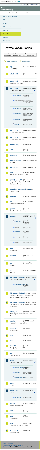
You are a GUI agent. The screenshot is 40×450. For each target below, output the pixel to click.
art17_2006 (14, 88)
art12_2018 (14, 81)
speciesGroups (19, 377)
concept (17, 221)
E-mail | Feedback (8, 443)
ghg (11, 248)
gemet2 (12, 216)
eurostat (13, 196)
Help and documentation (10, 16)
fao (11, 201)
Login (24, 4)
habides (13, 256)
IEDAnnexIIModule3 (16, 293)
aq (11, 67)
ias (11, 263)
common (13, 155)
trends (17, 124)
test (11, 411)
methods (18, 113)
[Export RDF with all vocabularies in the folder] (34, 90)
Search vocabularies (12, 61)
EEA (11, 2)
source (17, 231)
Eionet (10, 12)
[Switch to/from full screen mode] (28, 5)
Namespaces (6, 41)
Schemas (5, 30)
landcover (14, 328)
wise (11, 423)
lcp (11, 353)
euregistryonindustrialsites (16, 189)
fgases (12, 209)
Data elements (7, 27)
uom (11, 416)
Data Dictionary (17, 12)
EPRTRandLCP (16, 180)
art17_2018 (14, 137)
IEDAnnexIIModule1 (16, 277)
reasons (17, 119)
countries (18, 108)
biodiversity (14, 145)
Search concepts (26, 61)
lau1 (11, 335)
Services (5, 37)
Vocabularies (7, 34)
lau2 (11, 341)
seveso (12, 403)
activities (18, 95)
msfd (12, 360)
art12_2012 (14, 74)
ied (11, 270)
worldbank (14, 430)
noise (12, 383)
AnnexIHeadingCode (19, 284)
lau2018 (13, 346)
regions (17, 372)
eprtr (11, 173)
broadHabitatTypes (19, 367)
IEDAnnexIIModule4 (16, 302)
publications (14, 390)
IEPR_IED (13, 312)
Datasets (5, 20)
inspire (12, 321)
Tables (5, 23)
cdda (12, 150)
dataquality (14, 167)
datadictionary (15, 160)
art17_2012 (14, 130)
